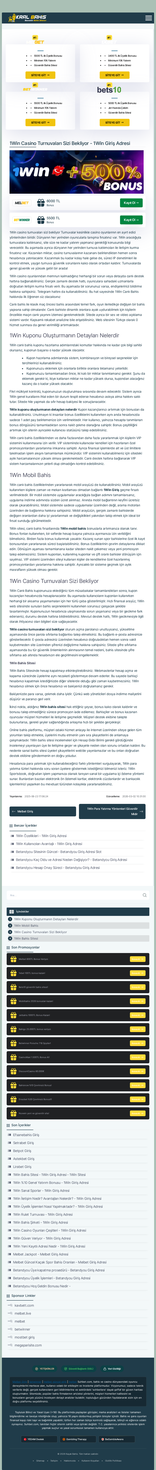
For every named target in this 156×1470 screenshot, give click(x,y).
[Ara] (145, 895)
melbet (20, 1321)
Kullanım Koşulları (90, 1460)
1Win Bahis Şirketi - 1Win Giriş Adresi (40, 1222)
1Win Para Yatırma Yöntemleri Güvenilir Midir (112, 811)
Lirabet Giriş (22, 1167)
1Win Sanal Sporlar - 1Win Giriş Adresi (41, 1191)
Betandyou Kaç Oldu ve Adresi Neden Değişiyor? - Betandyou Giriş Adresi (71, 860)
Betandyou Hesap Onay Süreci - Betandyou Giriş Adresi (58, 868)
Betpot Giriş (22, 1151)
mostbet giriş (24, 1337)
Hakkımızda (70, 1460)
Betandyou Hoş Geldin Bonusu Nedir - (41, 1286)
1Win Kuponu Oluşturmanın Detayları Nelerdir (46, 919)
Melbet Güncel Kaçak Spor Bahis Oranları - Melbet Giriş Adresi (59, 1262)
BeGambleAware (114, 1439)
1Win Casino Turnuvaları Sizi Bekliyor (40, 932)
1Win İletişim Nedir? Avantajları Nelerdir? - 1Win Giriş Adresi (57, 1199)
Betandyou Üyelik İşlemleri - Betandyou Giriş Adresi (51, 1278)
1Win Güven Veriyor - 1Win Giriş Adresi (42, 1238)
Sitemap (40, 1460)
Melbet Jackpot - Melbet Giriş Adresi (40, 1254)
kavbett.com (24, 1305)
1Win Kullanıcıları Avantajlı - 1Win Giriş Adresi (49, 844)
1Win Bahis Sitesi (26, 938)
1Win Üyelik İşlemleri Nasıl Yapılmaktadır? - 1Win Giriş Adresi (58, 1206)
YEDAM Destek (36, 1439)
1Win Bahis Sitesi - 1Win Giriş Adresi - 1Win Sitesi (49, 1175)
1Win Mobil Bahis (26, 925)
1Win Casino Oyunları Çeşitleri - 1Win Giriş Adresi (49, 1230)
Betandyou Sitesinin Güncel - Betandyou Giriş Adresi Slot (59, 852)
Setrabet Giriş (23, 1143)
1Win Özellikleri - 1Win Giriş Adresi (41, 836)
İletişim (54, 1460)
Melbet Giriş (25, 811)
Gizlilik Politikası (113, 1460)
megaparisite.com (28, 1345)
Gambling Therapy (76, 1439)
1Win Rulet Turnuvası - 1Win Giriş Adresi (42, 1214)
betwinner (22, 1329)
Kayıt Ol (129, 203)
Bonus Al (136, 959)
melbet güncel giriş (55, 1381)
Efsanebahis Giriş (26, 1135)
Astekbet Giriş (23, 1159)
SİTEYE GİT (38, 75)
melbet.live (23, 1313)
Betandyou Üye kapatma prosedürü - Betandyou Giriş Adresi (59, 1270)
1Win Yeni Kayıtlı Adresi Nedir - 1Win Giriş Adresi (49, 1246)
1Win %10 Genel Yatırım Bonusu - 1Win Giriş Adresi (51, 1183)
